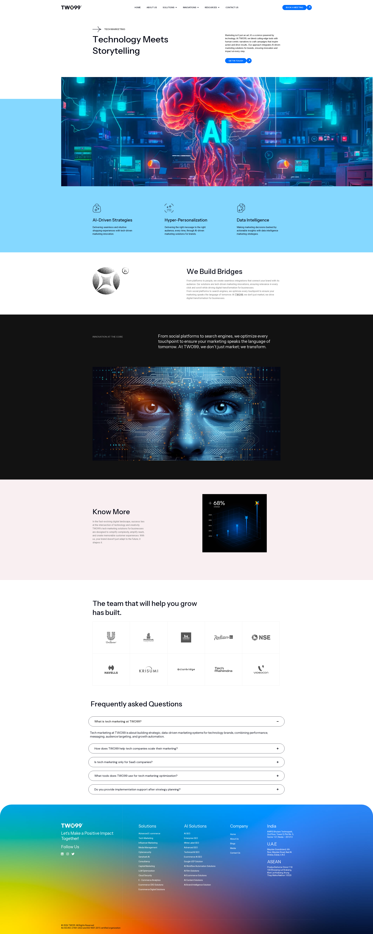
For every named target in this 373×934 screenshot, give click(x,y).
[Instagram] (67, 854)
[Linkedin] (62, 854)
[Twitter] (73, 854)
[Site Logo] (71, 7)
